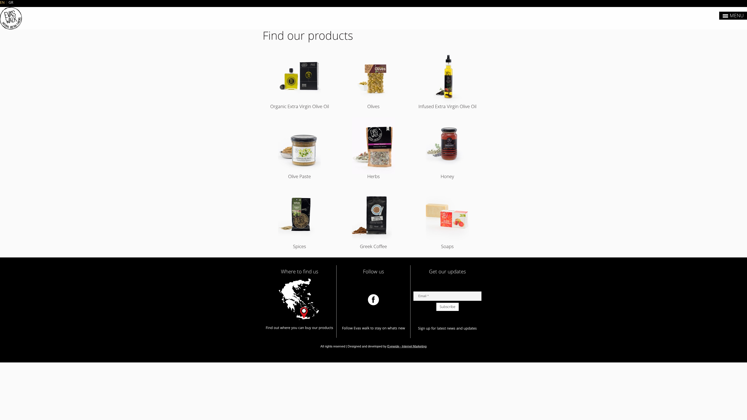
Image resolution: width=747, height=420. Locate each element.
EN (2, 2)
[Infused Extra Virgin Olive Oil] (447, 75)
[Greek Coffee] (373, 215)
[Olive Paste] (299, 145)
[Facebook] (373, 299)
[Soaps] (447, 215)
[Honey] (447, 145)
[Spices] (299, 215)
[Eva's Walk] (11, 18)
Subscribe (447, 306)
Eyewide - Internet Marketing (407, 346)
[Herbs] (373, 145)
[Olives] (373, 75)
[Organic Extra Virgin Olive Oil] (299, 75)
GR (11, 2)
